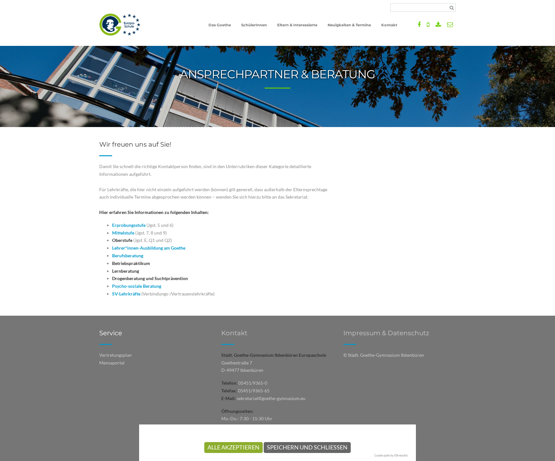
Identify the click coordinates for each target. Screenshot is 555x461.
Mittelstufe (123, 232)
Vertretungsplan (115, 355)
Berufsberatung (127, 255)
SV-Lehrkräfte (126, 293)
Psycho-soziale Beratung (136, 286)
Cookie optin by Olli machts (391, 455)
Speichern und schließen (307, 447)
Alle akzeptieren (233, 447)
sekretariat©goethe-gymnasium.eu (271, 398)
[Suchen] (452, 8)
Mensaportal (112, 362)
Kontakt (234, 333)
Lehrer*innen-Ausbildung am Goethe (148, 248)
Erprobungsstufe (128, 225)
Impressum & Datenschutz (386, 333)
